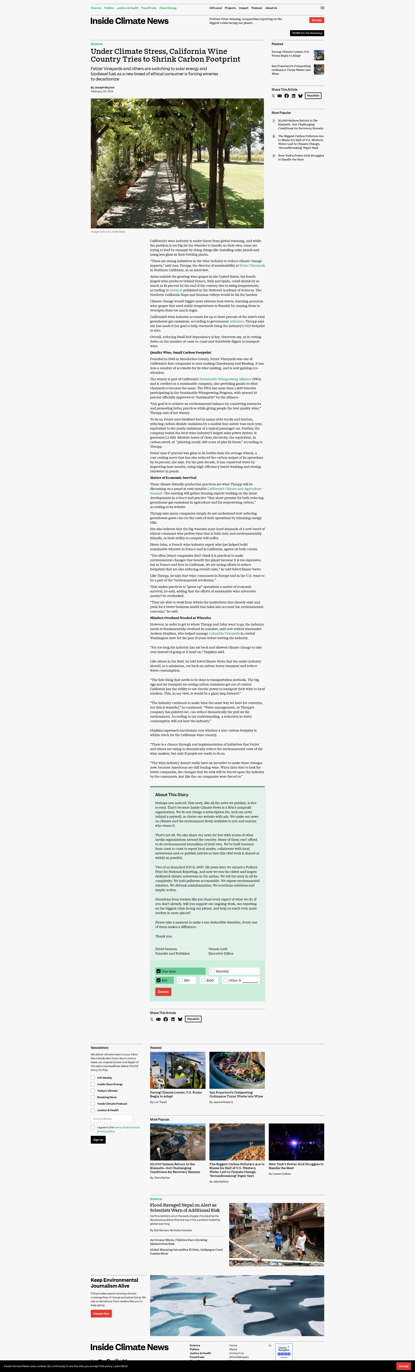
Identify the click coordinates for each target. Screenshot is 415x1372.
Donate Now (101, 1313)
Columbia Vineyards (224, 633)
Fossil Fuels (149, 8)
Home (233, 1345)
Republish (313, 95)
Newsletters (99, 1048)
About (233, 1349)
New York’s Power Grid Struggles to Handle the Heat (301, 158)
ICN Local (215, 8)
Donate (317, 20)
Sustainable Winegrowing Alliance (225, 379)
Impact (243, 8)
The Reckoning (307, 33)
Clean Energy (168, 8)
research (176, 290)
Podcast (256, 8)
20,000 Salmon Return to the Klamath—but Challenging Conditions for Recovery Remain (300, 124)
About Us (271, 8)
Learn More (120, 1366)
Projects (230, 8)
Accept (404, 1366)
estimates (237, 321)
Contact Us (236, 1353)
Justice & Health (127, 8)
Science (96, 8)
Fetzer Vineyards (252, 265)
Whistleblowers (239, 1357)
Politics (109, 8)
